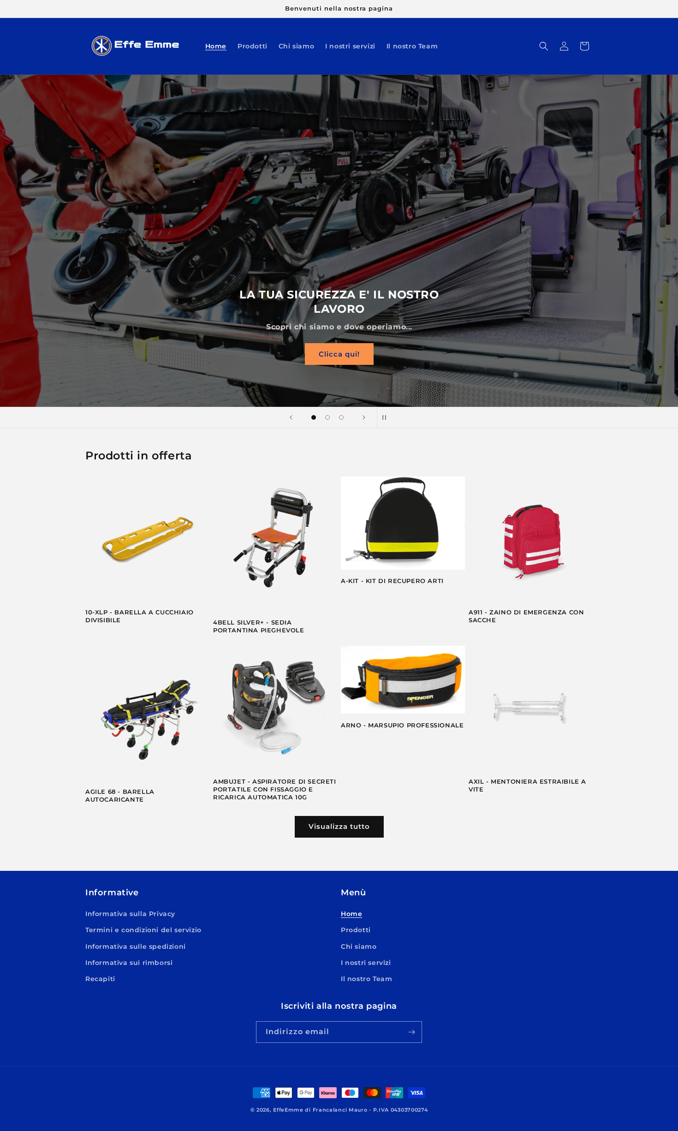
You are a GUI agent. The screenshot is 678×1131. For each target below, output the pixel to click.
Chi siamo (358, 946)
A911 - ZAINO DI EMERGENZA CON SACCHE (526, 616)
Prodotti (356, 930)
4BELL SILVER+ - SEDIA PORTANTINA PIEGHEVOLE (258, 626)
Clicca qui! (339, 354)
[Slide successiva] (364, 417)
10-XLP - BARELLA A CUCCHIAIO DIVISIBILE (139, 616)
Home (351, 914)
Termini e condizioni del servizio (143, 930)
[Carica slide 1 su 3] (314, 417)
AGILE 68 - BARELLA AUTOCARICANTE (120, 795)
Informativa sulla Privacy (130, 914)
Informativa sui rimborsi (128, 962)
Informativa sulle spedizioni (135, 946)
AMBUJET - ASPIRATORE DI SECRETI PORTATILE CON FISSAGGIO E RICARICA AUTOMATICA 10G (274, 789)
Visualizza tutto (339, 826)
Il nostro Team (366, 979)
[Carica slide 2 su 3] (327, 417)
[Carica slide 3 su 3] (341, 417)
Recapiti (100, 979)
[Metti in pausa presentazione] (387, 417)
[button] (544, 46)
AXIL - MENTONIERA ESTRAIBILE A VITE (527, 785)
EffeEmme (288, 1110)
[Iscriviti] (411, 1032)
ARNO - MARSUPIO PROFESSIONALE (402, 725)
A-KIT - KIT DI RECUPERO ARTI (392, 580)
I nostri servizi (366, 962)
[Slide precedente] (291, 417)
